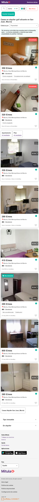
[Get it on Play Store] (8, 453)
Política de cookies (7, 485)
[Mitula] (5, 2)
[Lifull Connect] (10, 500)
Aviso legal (4, 482)
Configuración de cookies (9, 492)
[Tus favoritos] (24, 2)
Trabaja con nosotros (7, 437)
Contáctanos (5, 445)
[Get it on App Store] (21, 453)
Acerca (3, 439)
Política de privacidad (8, 488)
